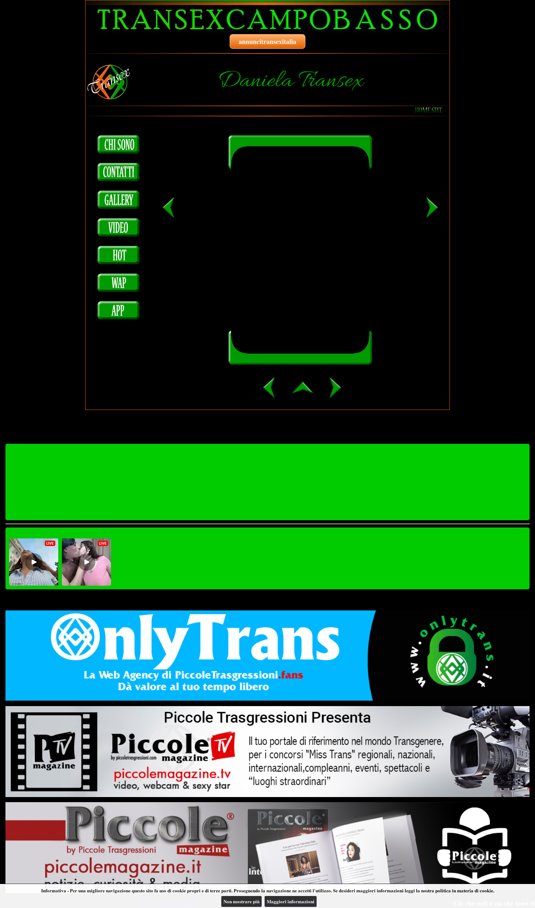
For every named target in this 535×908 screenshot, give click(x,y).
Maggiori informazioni (290, 901)
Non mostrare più (241, 901)
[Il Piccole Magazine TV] (267, 751)
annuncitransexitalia (267, 41)
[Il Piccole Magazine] (267, 847)
